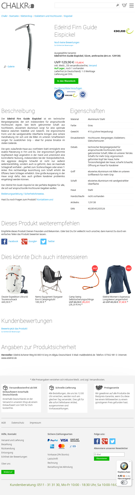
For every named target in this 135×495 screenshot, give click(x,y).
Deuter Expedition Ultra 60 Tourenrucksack (14, 299)
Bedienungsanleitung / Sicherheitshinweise (22, 193)
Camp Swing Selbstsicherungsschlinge (81, 300)
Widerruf (8, 472)
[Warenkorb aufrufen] (124, 5)
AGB (3, 422)
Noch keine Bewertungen (66, 42)
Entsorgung (7, 452)
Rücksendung (8, 448)
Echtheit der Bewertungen (14, 456)
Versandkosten (97, 379)
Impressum (35, 422)
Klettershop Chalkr (17, 5)
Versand (93, 65)
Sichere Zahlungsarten (60, 434)
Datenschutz (18, 422)
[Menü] (130, 462)
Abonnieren (101, 458)
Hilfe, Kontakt (8, 434)
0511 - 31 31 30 (48, 484)
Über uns (5, 463)
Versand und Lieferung (12, 440)
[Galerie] (25, 70)
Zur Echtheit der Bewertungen (63, 45)
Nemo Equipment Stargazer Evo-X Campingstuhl (49, 299)
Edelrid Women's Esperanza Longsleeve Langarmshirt (116, 299)
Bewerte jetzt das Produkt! (14, 328)
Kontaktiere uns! (45, 199)
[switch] (124, 482)
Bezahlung (6, 444)
